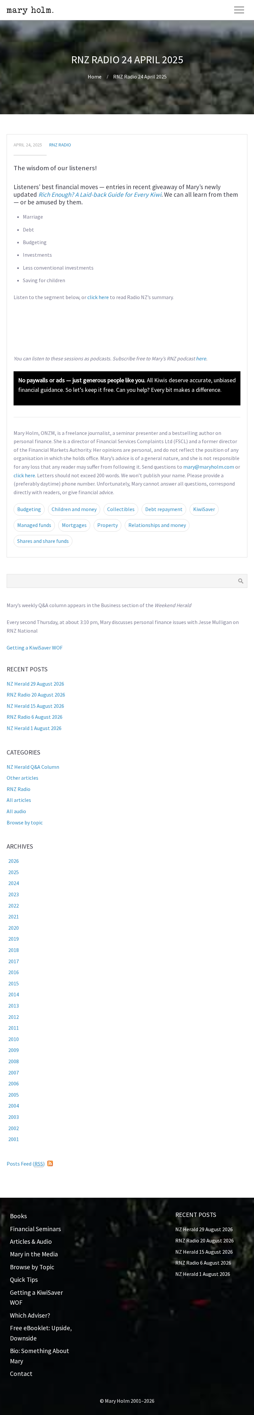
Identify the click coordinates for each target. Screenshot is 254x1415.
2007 (13, 1072)
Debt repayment (164, 509)
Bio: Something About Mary (39, 1356)
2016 (13, 972)
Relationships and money (157, 525)
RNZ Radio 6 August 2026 (35, 716)
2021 (13, 916)
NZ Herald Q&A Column (33, 766)
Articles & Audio (31, 1241)
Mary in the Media (34, 1254)
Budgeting (29, 509)
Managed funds (34, 525)
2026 (13, 861)
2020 (13, 927)
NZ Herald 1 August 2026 (34, 728)
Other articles (22, 777)
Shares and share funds (43, 541)
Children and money (74, 509)
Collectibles (121, 509)
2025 (13, 872)
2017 (13, 961)
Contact (21, 1374)
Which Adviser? (30, 1315)
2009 (13, 1050)
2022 (13, 905)
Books (18, 1216)
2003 (13, 1117)
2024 (13, 883)
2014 (13, 994)
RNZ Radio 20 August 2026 (36, 694)
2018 (13, 950)
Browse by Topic (32, 1267)
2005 (13, 1094)
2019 (13, 938)
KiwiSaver (204, 509)
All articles (19, 800)
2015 (13, 983)
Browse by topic (25, 822)
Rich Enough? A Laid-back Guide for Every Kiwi (99, 194)
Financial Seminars (35, 1229)
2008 (13, 1061)
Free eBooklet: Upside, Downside (41, 1333)
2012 (13, 1017)
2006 (13, 1083)
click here (98, 297)
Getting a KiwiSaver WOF (35, 647)
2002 (13, 1128)
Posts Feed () (26, 1163)
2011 (13, 1027)
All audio (16, 811)
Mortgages (74, 525)
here (201, 358)
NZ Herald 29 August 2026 (35, 683)
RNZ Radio (60, 145)
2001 (13, 1139)
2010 (13, 1039)
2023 (13, 894)
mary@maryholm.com (208, 466)
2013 (13, 1005)
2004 (13, 1105)
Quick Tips (24, 1280)
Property (107, 525)
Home (95, 76)
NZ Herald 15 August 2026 (35, 706)
